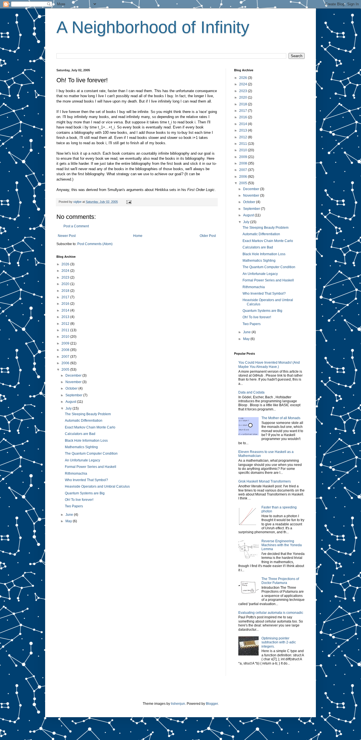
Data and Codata (251, 392)
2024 (65, 271)
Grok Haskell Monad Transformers (264, 481)
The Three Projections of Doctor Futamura (280, 581)
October (71, 388)
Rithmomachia (76, 473)
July (68, 408)
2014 (65, 310)
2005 (65, 370)
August (71, 402)
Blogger (212, 704)
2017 (65, 297)
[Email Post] (128, 201)
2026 (65, 264)
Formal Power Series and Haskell (90, 467)
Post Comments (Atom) (95, 244)
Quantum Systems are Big (85, 493)
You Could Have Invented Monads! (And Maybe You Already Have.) (269, 364)
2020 (65, 284)
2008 (65, 350)
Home (137, 236)
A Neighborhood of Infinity (152, 27)
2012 (65, 324)
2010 (65, 337)
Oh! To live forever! (79, 500)
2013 (65, 317)
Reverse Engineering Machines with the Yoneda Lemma (281, 545)
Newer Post (67, 236)
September (74, 395)
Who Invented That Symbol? (86, 480)
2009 (65, 343)
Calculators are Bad (80, 434)
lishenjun (178, 704)
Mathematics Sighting (81, 447)
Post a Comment (76, 226)
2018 (65, 291)
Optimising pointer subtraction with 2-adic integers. (278, 642)
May (69, 521)
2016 (65, 304)
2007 (65, 357)
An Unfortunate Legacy (82, 460)
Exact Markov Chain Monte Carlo (90, 427)
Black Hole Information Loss (86, 441)
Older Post (208, 236)
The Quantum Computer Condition (91, 453)
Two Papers (74, 506)
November (73, 382)
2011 (65, 330)
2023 (65, 277)
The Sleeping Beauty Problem (88, 414)
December (73, 375)
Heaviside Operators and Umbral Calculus (97, 486)
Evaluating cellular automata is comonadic (270, 613)
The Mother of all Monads (280, 418)
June (69, 515)
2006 (65, 363)
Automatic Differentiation (83, 421)
